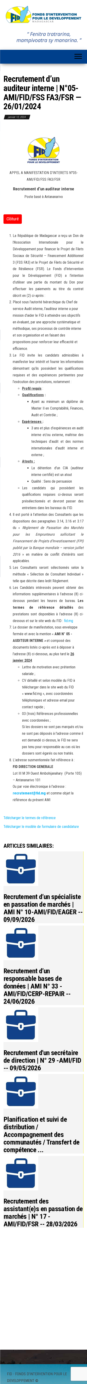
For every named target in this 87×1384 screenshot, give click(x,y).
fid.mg (68, 621)
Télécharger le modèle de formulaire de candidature (41, 826)
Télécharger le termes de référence (29, 818)
